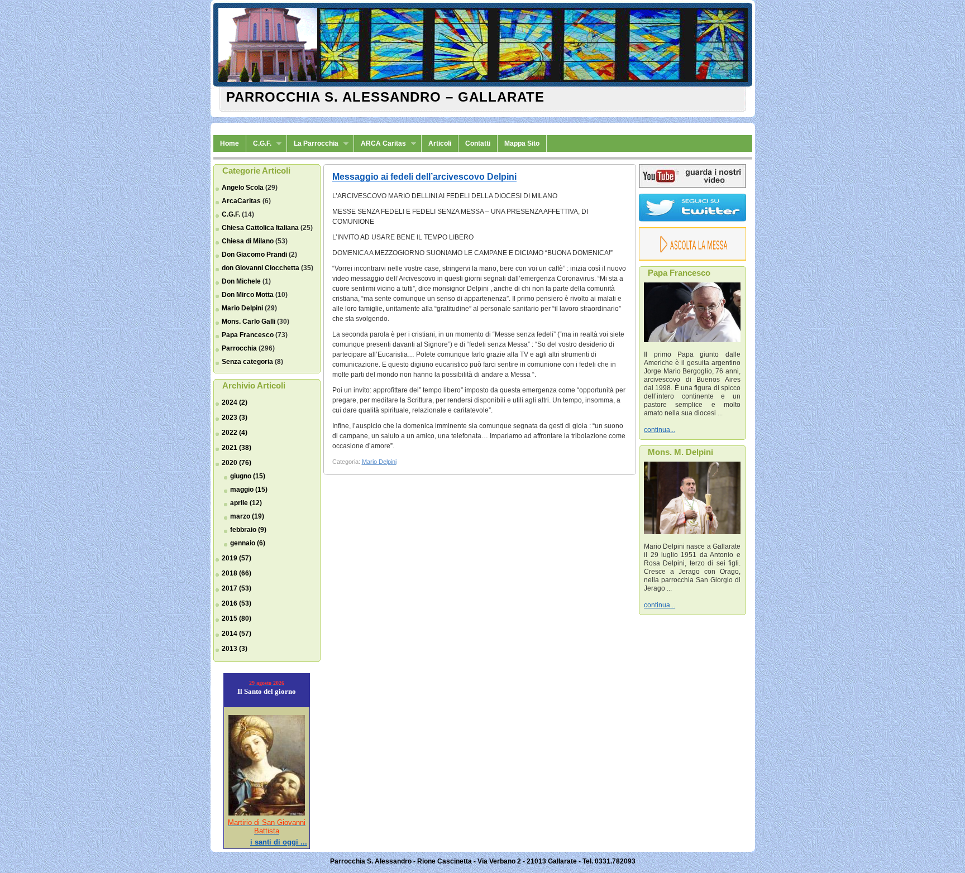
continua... (659, 430)
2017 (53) (236, 588)
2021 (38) (236, 448)
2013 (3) (234, 649)
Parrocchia (239, 348)
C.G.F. (258, 144)
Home (229, 143)
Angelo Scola (243, 187)
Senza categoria (247, 362)
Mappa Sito (521, 143)
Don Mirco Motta (248, 295)
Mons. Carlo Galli (248, 321)
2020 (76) (236, 463)
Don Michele (241, 281)
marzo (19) (247, 516)
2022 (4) (234, 432)
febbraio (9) (248, 530)
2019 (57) (236, 558)
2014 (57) (236, 633)
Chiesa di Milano (248, 241)
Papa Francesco (248, 335)
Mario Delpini (242, 308)
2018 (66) (236, 573)
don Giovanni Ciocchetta (260, 268)
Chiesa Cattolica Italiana (260, 228)
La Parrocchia (312, 144)
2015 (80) (236, 618)
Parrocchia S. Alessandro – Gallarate (385, 96)
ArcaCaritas (241, 201)
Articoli (439, 143)
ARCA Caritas (380, 144)
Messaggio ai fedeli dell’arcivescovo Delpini (424, 176)
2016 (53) (236, 603)
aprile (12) (246, 503)
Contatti (477, 143)
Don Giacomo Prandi (254, 254)
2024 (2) (234, 402)
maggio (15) (248, 489)
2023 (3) (234, 417)
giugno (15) (247, 476)
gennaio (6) (247, 543)
